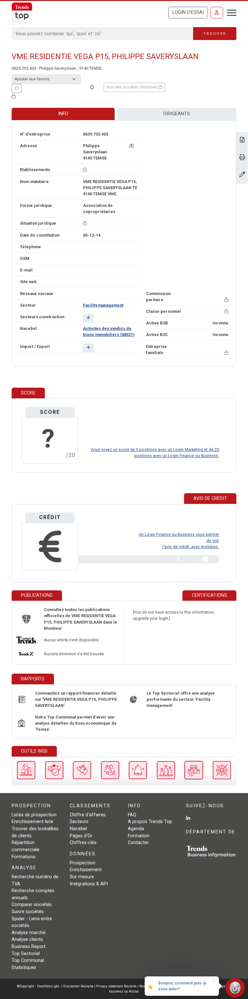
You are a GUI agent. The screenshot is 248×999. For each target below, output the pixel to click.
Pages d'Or (81, 836)
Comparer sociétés (32, 904)
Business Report (29, 946)
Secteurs (79, 821)
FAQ (132, 815)
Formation (139, 836)
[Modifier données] (242, 175)
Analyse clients (27, 939)
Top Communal (28, 960)
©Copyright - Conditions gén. (38, 986)
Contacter (138, 842)
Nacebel (78, 828)
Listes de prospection (34, 815)
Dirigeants (176, 114)
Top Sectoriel (26, 953)
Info (63, 114)
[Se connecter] (217, 12)
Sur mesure (82, 877)
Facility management (103, 305)
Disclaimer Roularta (78, 986)
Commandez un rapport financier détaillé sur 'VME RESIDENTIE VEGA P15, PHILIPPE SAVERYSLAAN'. (76, 699)
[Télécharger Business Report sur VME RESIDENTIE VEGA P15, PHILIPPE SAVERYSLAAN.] (242, 140)
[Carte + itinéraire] (131, 145)
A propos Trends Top (150, 821)
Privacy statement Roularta (116, 986)
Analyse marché (29, 932)
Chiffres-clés (83, 842)
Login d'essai (188, 12)
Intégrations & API (89, 884)
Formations (24, 857)
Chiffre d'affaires (88, 815)
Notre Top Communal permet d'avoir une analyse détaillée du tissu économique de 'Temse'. (76, 723)
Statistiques (24, 967)
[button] (88, 318)
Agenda (136, 828)
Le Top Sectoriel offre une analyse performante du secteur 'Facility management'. (181, 699)
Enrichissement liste (32, 821)
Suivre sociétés (28, 911)
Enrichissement (86, 869)
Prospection (82, 863)
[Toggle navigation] (229, 12)
